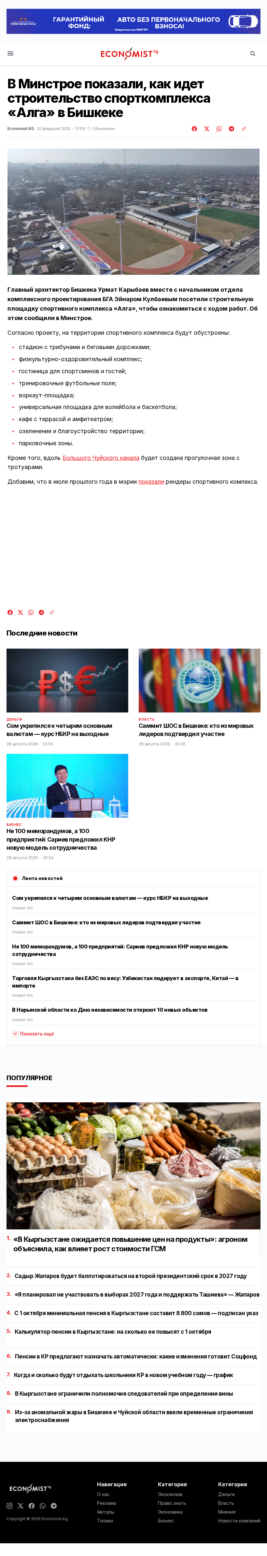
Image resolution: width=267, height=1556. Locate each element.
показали (151, 481)
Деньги (14, 719)
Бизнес (14, 824)
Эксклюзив (170, 1494)
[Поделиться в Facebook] (195, 128)
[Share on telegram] (230, 128)
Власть (147, 719)
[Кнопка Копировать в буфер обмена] (241, 128)
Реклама (106, 1503)
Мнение (227, 1512)
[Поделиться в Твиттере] (206, 128)
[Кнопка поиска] (252, 54)
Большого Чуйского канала (101, 457)
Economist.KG (20, 128)
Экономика (170, 1512)
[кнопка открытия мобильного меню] (10, 54)
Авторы (105, 1512)
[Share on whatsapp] (218, 128)
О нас (103, 1494)
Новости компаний (239, 1520)
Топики (105, 1520)
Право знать (172, 1503)
